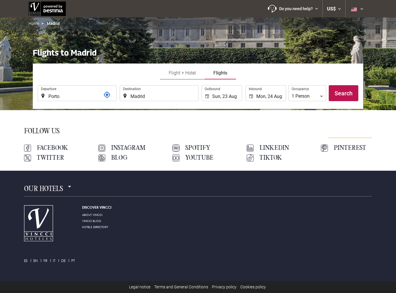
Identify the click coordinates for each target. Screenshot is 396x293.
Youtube (199, 157)
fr (45, 261)
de (63, 261)
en (35, 261)
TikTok (270, 157)
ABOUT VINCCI (92, 214)
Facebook (52, 148)
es (26, 261)
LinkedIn (274, 148)
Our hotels (43, 189)
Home (33, 23)
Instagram (128, 148)
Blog (119, 157)
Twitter (50, 157)
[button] (293, 8)
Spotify (197, 148)
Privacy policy (224, 287)
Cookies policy (253, 287)
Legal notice (139, 287)
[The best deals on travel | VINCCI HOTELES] (47, 8)
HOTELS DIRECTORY (95, 227)
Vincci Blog (91, 221)
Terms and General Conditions (181, 287)
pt (73, 261)
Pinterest (350, 148)
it (54, 261)
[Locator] (107, 95)
